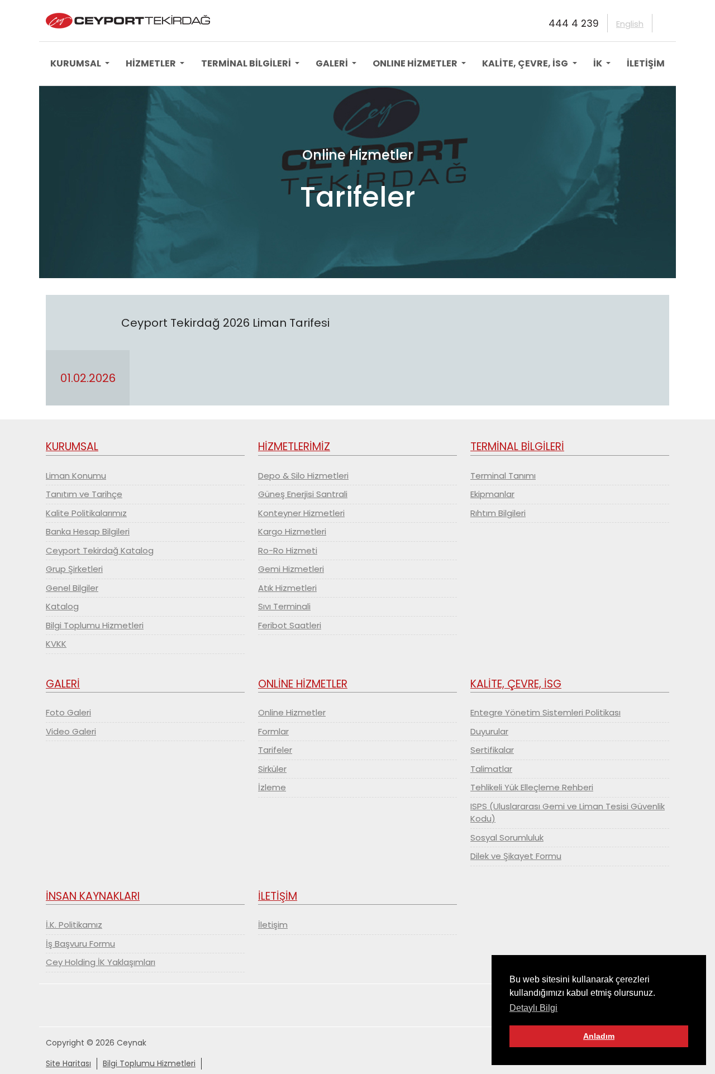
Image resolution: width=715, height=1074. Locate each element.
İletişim (273, 924)
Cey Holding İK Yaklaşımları (100, 962)
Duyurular (489, 731)
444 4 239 (574, 23)
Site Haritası (68, 1063)
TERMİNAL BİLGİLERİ (517, 446)
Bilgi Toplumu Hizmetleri (95, 625)
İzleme (272, 787)
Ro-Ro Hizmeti (287, 550)
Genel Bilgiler (72, 588)
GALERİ (63, 683)
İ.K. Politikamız (74, 924)
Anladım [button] (598, 1036)
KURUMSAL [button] (76, 63)
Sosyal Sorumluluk (507, 837)
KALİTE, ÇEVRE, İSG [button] (526, 63)
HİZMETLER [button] (152, 63)
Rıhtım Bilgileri (498, 513)
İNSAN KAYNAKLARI (93, 896)
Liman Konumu (76, 475)
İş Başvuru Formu (80, 943)
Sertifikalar (492, 750)
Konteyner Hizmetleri (301, 513)
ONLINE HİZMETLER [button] (416, 63)
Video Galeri (71, 731)
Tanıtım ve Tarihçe (84, 494)
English (630, 24)
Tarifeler (275, 750)
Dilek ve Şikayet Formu (515, 856)
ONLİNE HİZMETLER (302, 683)
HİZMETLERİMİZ (294, 446)
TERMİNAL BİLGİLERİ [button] (247, 63)
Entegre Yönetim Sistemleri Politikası (545, 712)
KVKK (56, 644)
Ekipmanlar (492, 494)
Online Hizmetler (292, 712)
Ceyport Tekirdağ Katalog (100, 550)
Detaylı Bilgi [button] (533, 1008)
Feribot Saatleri (289, 625)
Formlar (273, 731)
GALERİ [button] (333, 63)
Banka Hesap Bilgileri (88, 531)
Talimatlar (491, 769)
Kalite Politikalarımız (86, 513)
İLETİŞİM (646, 63)
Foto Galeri (68, 712)
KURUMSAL (72, 446)
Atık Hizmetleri (287, 588)
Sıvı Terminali (284, 606)
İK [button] (598, 63)
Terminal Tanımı (503, 475)
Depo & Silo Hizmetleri (303, 475)
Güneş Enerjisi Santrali (302, 494)
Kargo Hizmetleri (292, 531)
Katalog (62, 606)
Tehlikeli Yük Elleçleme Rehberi (531, 787)
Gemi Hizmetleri (291, 569)
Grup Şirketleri (74, 569)
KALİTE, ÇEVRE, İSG (515, 683)
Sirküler (272, 769)
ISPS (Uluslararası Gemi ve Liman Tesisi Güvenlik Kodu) (567, 812)
